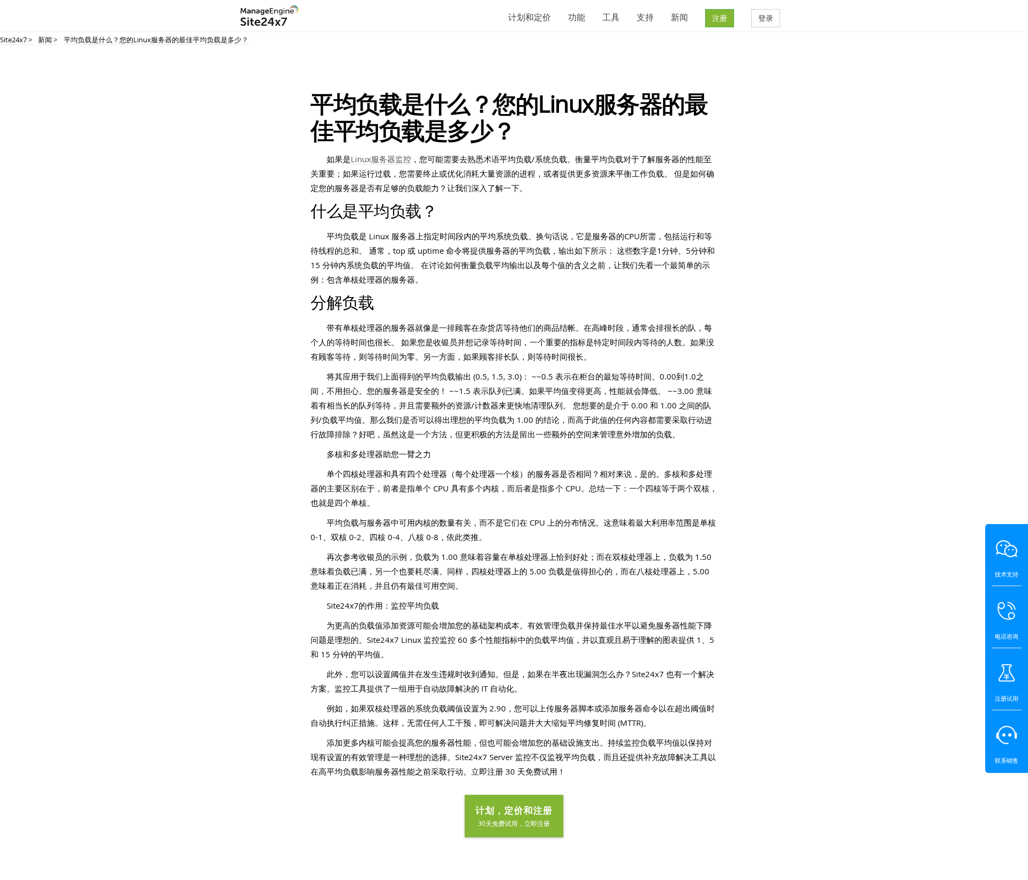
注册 (719, 18)
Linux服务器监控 (381, 159)
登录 (765, 18)
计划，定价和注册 (514, 816)
